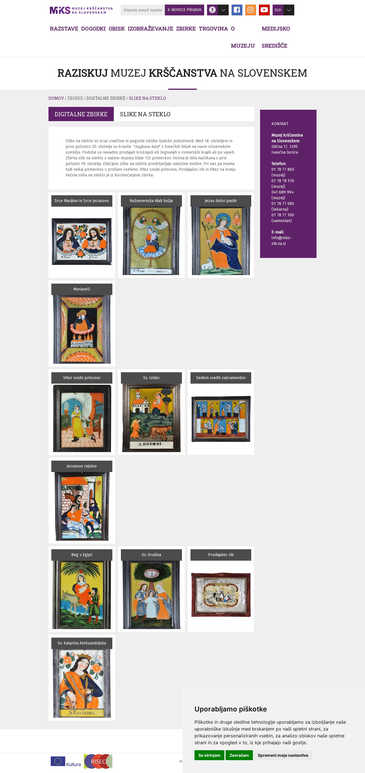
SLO (278, 10)
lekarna (280, 209)
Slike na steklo (147, 98)
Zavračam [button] (239, 755)
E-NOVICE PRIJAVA (184, 9)
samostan (281, 220)
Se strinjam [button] (209, 755)
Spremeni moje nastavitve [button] (283, 755)
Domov (56, 98)
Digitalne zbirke (105, 98)
